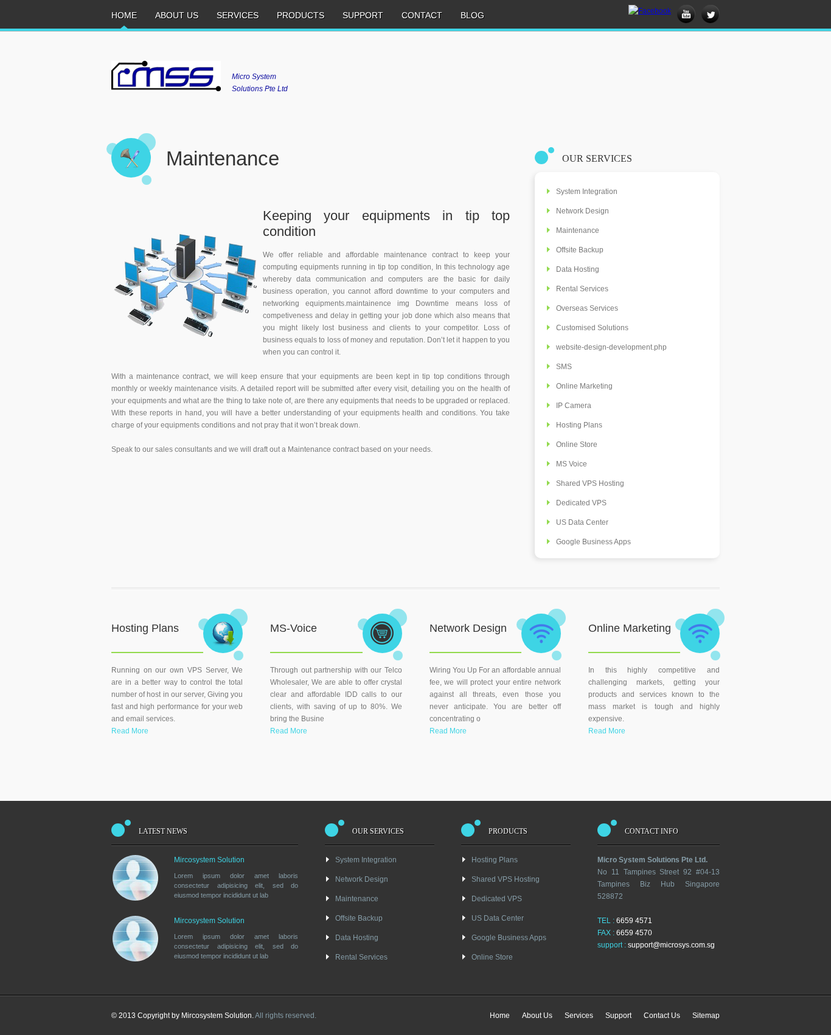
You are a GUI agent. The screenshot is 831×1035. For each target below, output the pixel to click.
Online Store (576, 444)
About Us (176, 15)
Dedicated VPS (581, 503)
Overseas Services (587, 308)
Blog (472, 15)
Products (300, 15)
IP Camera (573, 405)
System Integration (586, 191)
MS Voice (571, 464)
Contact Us (662, 1015)
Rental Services (582, 289)
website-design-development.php (611, 347)
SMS (564, 366)
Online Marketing (584, 386)
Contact (422, 15)
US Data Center (582, 522)
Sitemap (706, 1015)
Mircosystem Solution (209, 860)
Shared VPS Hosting (590, 483)
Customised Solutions (592, 328)
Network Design (582, 211)
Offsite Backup (579, 250)
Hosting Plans (579, 425)
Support (362, 15)
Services (238, 15)
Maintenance (577, 230)
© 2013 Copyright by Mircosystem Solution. (182, 1015)
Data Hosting (577, 269)
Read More (129, 731)
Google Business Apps (593, 542)
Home (124, 15)
